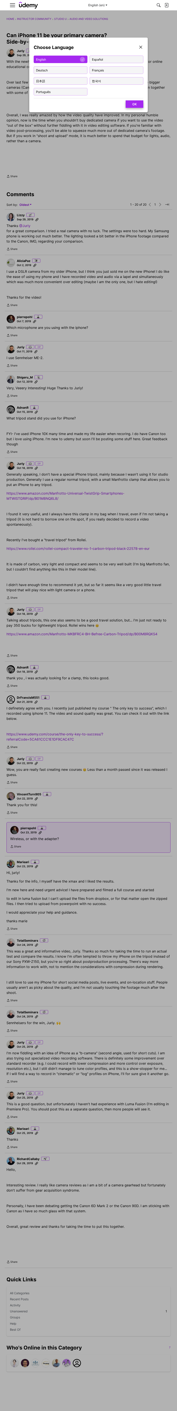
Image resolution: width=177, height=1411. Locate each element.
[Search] (159, 5)
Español (97, 59)
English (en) (96, 5)
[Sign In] (166, 5)
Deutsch (42, 70)
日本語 (40, 81)
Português (43, 91)
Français (98, 70)
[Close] (140, 47)
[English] (28, 5)
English (41, 59)
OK (134, 104)
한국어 (96, 81)
